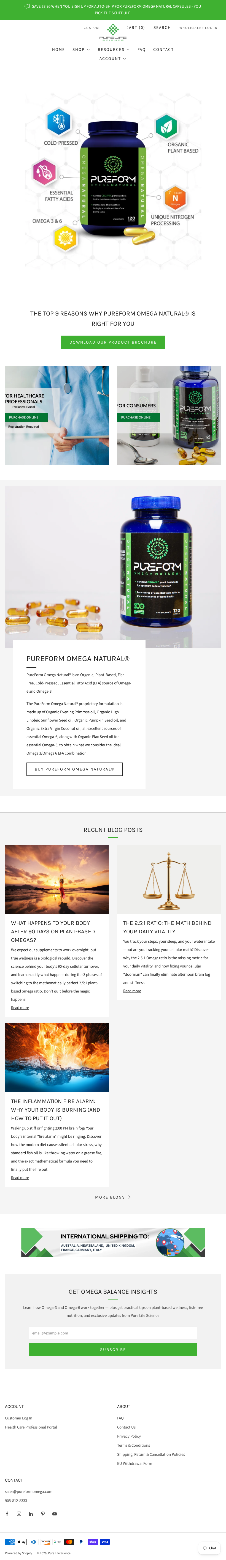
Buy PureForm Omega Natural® (74, 769)
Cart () (135, 28)
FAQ (142, 50)
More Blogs (110, 1197)
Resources (111, 50)
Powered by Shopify (18, 1553)
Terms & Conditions (133, 1445)
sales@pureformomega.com (28, 1492)
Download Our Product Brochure (113, 342)
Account (110, 59)
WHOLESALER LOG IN (198, 28)
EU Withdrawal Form (134, 1463)
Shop (78, 50)
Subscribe (113, 1349)
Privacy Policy (129, 1436)
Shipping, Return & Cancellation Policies (151, 1454)
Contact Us (126, 1427)
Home (58, 50)
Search (162, 28)
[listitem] (113, 10)
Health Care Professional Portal (31, 1427)
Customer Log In (18, 1418)
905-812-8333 (16, 1501)
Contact (163, 50)
